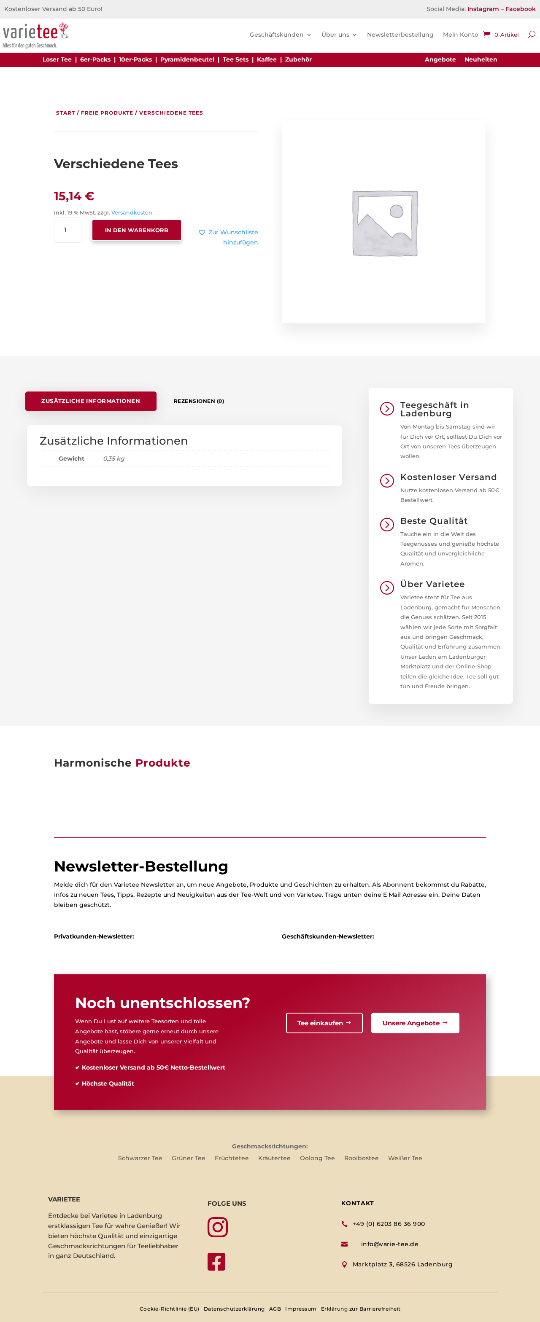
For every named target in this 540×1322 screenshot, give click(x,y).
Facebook (520, 9)
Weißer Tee (405, 1158)
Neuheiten (480, 59)
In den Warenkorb (136, 230)
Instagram (483, 9)
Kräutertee (274, 1158)
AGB (275, 1309)
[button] (214, 238)
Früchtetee (232, 1158)
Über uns (335, 34)
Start (65, 113)
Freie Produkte (107, 113)
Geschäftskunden (277, 34)
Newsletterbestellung (400, 34)
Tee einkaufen (320, 1023)
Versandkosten (131, 212)
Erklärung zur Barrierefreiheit (361, 1309)
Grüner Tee (188, 1158)
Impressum (301, 1309)
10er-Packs (135, 59)
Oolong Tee (317, 1158)
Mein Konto (460, 34)
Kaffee (267, 59)
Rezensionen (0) (199, 401)
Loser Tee (57, 59)
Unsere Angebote (411, 1023)
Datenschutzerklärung (234, 1309)
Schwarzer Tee (140, 1158)
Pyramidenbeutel (187, 59)
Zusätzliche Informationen (90, 401)
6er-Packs (95, 59)
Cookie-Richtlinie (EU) (170, 1309)
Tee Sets (235, 59)
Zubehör (298, 59)
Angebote (440, 59)
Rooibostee (361, 1158)
